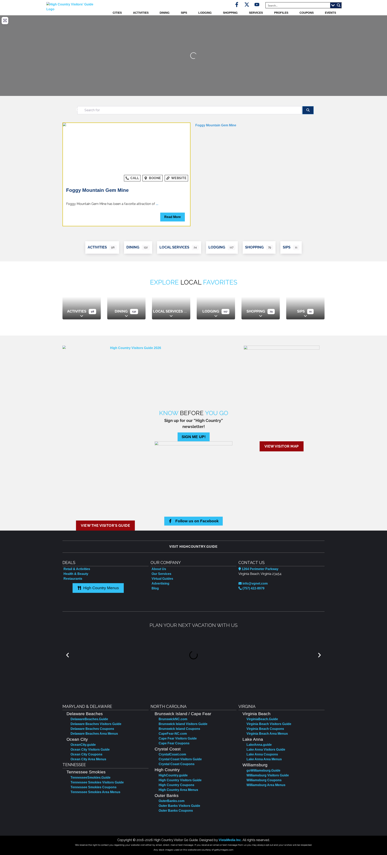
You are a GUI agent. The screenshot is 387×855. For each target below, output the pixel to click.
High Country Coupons (176, 785)
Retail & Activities (76, 569)
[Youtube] (256, 4)
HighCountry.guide (173, 775)
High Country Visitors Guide (180, 780)
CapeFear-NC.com (173, 733)
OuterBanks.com (171, 801)
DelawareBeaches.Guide (89, 719)
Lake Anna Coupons (262, 754)
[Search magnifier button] (338, 5)
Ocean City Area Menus (88, 759)
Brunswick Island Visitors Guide (183, 724)
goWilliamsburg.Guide (263, 770)
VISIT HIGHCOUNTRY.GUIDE (193, 546)
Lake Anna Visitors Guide (266, 749)
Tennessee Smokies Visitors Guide (97, 782)
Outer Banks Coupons (176, 810)
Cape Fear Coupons (174, 743)
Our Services (161, 574)
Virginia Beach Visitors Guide (269, 724)
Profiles (281, 12)
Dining (165, 12)
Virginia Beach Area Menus (267, 733)
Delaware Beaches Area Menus (94, 733)
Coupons (307, 12)
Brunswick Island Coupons (179, 728)
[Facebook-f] (236, 4)
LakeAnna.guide (259, 744)
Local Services (174, 247)
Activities (141, 12)
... (157, 204)
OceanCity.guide (83, 744)
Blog (155, 588)
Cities (117, 12)
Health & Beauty (75, 574)
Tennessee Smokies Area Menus (95, 792)
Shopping (230, 12)
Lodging (205, 12)
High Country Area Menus (178, 790)
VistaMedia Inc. (230, 840)
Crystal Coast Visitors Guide (180, 759)
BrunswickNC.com (173, 719)
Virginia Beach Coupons (265, 728)
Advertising (160, 583)
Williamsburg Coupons (264, 780)
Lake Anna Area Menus (264, 759)
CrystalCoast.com (172, 754)
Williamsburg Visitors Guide (268, 775)
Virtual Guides (162, 578)
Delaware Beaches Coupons (92, 728)
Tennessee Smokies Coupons (94, 787)
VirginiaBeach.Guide (262, 719)
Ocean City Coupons (86, 754)
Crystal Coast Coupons (177, 764)
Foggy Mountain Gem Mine (97, 190)
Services (256, 12)
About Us (159, 569)
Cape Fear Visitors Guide (178, 738)
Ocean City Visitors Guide (90, 749)
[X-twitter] (246, 4)
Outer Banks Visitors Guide (179, 805)
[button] (67, 655)
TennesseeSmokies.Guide (90, 777)
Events (330, 12)
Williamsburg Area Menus (266, 785)
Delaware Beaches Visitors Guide (96, 724)
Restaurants (72, 578)
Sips (184, 12)
